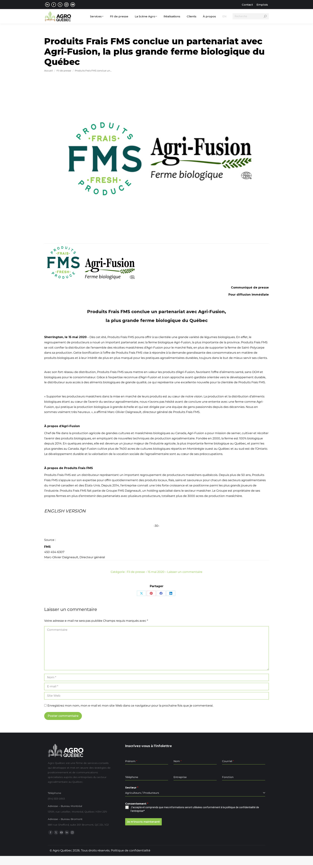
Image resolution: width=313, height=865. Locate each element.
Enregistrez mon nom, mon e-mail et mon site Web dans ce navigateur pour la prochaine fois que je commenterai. (130, 705)
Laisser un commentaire (184, 572)
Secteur (131, 787)
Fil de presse (136, 572)
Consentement (136, 803)
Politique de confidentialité (130, 850)
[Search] (265, 16)
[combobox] (195, 792)
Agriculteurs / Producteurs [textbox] (142, 792)
